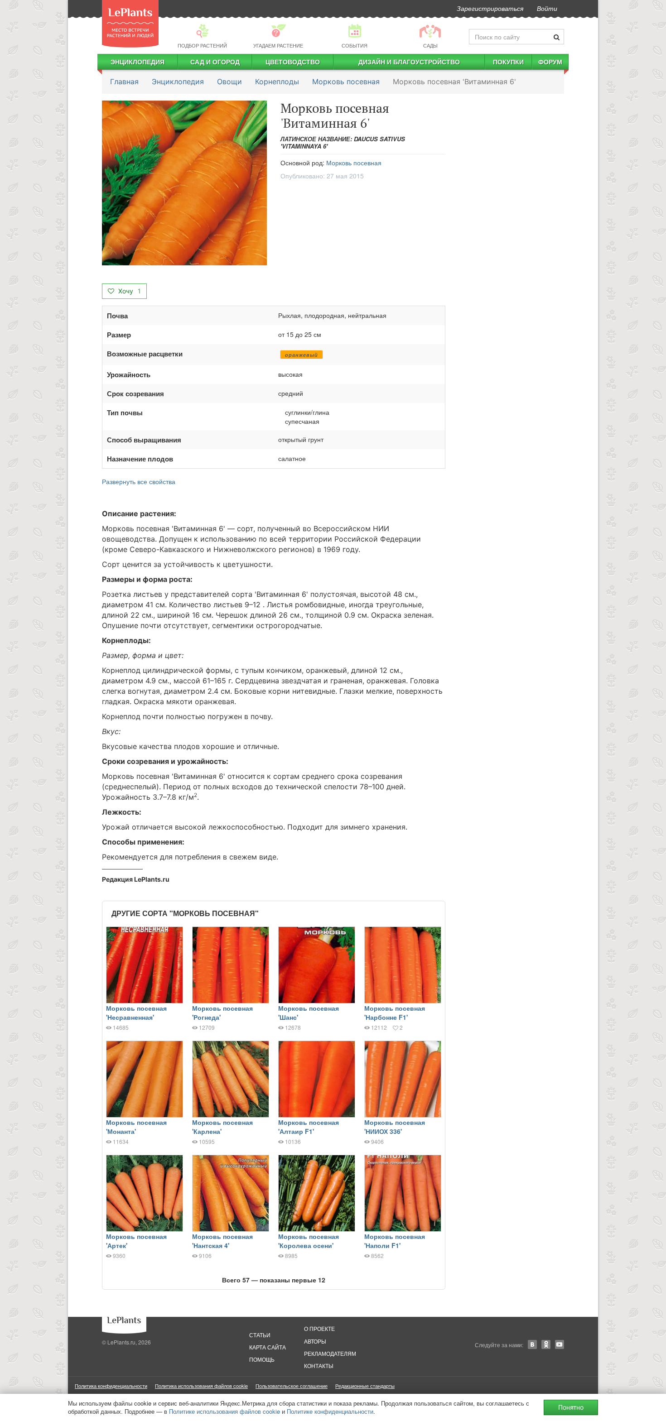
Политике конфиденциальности (330, 1411)
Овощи (229, 81)
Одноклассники (545, 1344)
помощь (262, 1359)
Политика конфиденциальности (111, 1385)
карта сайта (267, 1347)
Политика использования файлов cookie (201, 1385)
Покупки (508, 61)
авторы (315, 1341)
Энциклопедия (137, 61)
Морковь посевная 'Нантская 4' (222, 1241)
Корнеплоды (277, 81)
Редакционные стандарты (365, 1385)
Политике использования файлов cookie (224, 1411)
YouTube (559, 1344)
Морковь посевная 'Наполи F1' (394, 1241)
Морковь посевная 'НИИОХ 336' (394, 1127)
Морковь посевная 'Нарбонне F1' (394, 1012)
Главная (124, 81)
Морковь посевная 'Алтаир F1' (308, 1127)
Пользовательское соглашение (292, 1385)
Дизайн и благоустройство (409, 61)
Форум (550, 61)
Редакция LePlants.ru (135, 879)
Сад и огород (215, 61)
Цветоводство (292, 61)
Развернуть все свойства (138, 481)
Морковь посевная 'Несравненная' (136, 1012)
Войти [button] (547, 8)
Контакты (318, 1365)
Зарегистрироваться (490, 8)
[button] (184, 183)
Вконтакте (532, 1344)
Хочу (128, 291)
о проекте (319, 1328)
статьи (259, 1335)
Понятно (571, 1407)
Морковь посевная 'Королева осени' (308, 1241)
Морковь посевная (346, 81)
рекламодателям (330, 1353)
